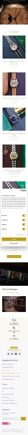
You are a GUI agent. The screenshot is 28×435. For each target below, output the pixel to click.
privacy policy (19, 431)
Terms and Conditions (8, 400)
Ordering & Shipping (7, 388)
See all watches (14, 256)
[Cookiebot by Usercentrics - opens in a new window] (20, 191)
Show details (20, 234)
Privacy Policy (5, 397)
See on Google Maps (12, 293)
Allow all (14, 239)
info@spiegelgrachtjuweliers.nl (11, 373)
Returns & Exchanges (7, 394)
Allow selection (14, 243)
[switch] (24, 220)
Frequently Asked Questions (9, 403)
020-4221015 (7, 370)
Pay (3, 391)
